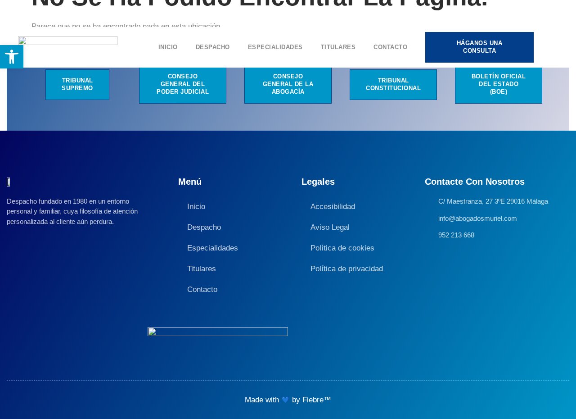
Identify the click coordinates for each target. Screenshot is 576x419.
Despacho (213, 47)
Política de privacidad (346, 268)
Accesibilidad (332, 206)
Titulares (338, 47)
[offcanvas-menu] (551, 47)
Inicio (168, 47)
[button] (11, 56)
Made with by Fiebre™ (288, 400)
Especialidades (275, 47)
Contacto (390, 47)
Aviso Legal (330, 227)
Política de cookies (342, 248)
